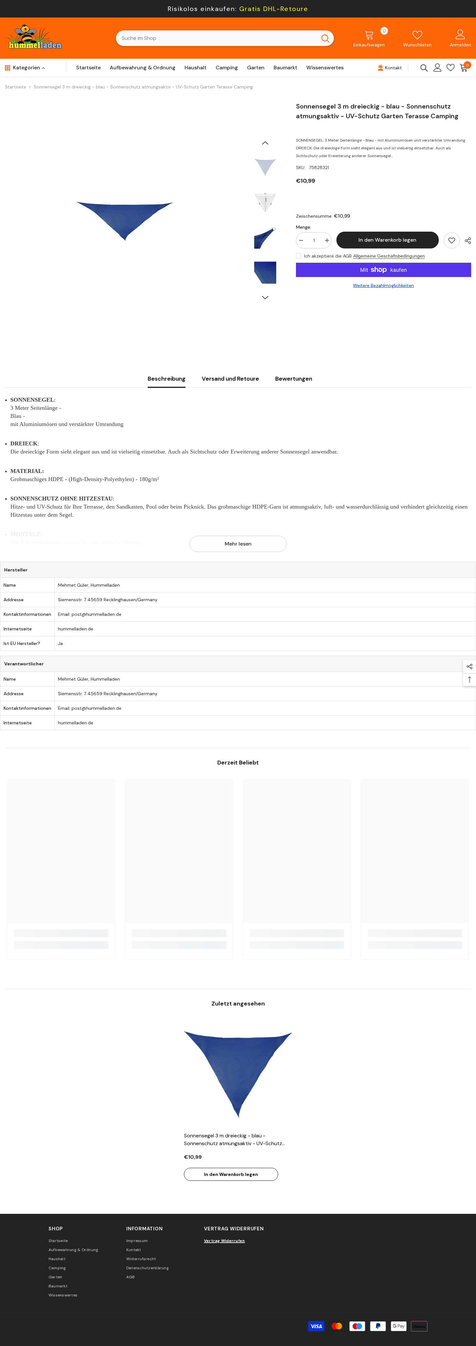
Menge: (303, 227)
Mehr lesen (238, 543)
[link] (61, 933)
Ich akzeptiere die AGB (328, 256)
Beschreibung (167, 379)
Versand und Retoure (230, 379)
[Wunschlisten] (451, 67)
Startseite (15, 87)
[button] (265, 143)
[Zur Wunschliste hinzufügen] (452, 240)
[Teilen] (465, 240)
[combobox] (216, 38)
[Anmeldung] (438, 67)
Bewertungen (293, 379)
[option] (124, 221)
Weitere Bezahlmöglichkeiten (383, 285)
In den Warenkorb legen (386, 239)
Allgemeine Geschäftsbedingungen (389, 256)
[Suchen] (225, 38)
